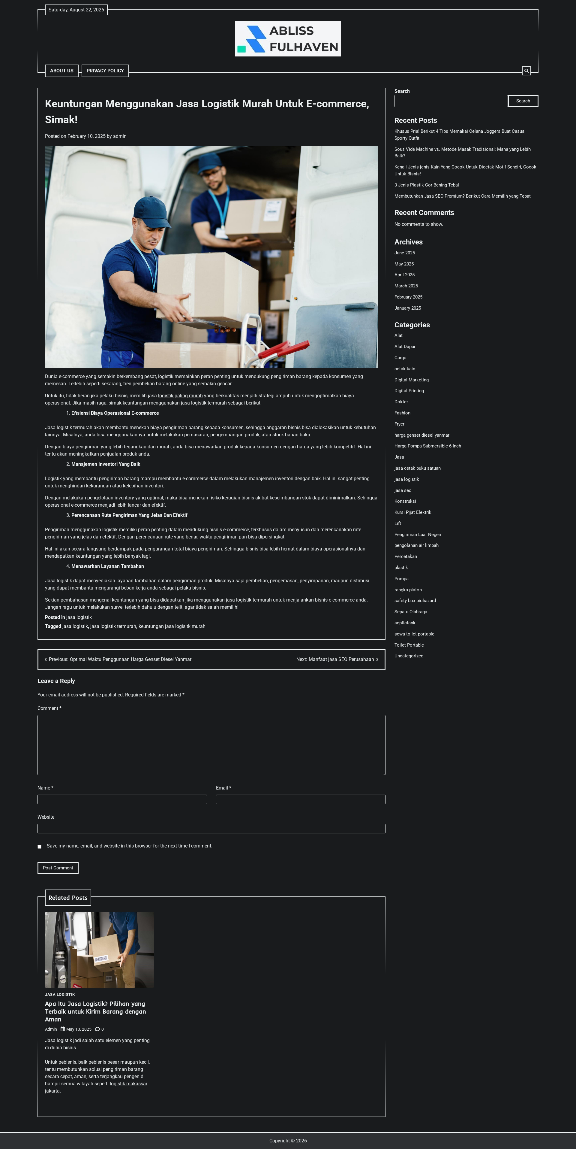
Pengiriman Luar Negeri (417, 534)
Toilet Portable (409, 645)
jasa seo (403, 490)
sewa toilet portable (414, 634)
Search (402, 91)
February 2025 (408, 297)
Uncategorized (408, 656)
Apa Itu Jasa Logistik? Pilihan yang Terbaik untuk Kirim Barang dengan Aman (95, 1011)
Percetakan (405, 556)
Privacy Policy (105, 71)
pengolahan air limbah (416, 545)
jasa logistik (79, 617)
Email (223, 788)
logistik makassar (128, 1084)
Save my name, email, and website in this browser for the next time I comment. (129, 846)
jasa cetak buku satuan (417, 468)
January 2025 (407, 308)
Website (46, 817)
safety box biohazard (415, 600)
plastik (401, 567)
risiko (215, 498)
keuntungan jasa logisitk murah (172, 626)
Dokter (401, 402)
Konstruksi (405, 501)
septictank (405, 623)
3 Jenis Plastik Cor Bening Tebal (426, 185)
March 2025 (406, 286)
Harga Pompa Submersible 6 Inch (427, 446)
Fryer (399, 424)
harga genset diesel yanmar (421, 435)
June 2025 (404, 253)
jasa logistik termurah (113, 626)
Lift (397, 523)
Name (45, 788)
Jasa (399, 457)
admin (120, 136)
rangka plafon (408, 590)
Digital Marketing (411, 380)
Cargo (400, 357)
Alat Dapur (405, 346)
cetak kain (404, 368)
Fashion (402, 413)
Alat (398, 335)
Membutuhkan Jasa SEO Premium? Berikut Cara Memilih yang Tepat (462, 196)
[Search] (526, 70)
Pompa (401, 578)
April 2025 (404, 274)
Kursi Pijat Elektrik (412, 512)
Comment (50, 708)
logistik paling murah (180, 396)
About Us (62, 71)
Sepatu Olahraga (410, 611)
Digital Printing (409, 390)
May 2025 (404, 264)
